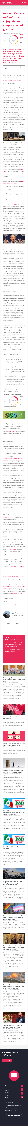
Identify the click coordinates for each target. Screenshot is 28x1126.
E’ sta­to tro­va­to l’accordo (8, 517)
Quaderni (5, 68)
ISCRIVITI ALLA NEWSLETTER (10, 657)
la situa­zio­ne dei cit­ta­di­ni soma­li (17, 566)
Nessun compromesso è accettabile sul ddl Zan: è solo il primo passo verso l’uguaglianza (14, 917)
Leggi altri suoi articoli (17, 615)
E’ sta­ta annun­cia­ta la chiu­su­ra (10, 558)
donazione (7, 641)
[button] (22, 3)
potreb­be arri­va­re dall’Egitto (11, 204)
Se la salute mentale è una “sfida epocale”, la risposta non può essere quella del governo (12, 1027)
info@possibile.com (9, 1102)
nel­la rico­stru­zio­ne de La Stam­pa (13, 157)
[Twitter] (22, 1093)
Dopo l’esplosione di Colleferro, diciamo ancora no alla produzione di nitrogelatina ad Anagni (13, 986)
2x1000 (15, 641)
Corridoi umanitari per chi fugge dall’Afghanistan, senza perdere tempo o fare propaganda (12, 883)
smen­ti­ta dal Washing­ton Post (12, 307)
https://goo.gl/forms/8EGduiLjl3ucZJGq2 (12, 80)
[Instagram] (22, 1089)
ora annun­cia (13, 431)
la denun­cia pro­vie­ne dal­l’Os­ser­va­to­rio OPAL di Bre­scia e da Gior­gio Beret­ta (13, 458)
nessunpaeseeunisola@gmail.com (10, 604)
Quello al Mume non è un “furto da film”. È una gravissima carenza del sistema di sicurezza (13, 947)
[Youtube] (22, 1097)
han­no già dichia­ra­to (12, 549)
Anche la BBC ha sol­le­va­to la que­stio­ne (11, 324)
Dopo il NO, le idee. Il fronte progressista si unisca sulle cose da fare (14, 679)
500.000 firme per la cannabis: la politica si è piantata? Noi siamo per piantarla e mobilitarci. (14, 812)
